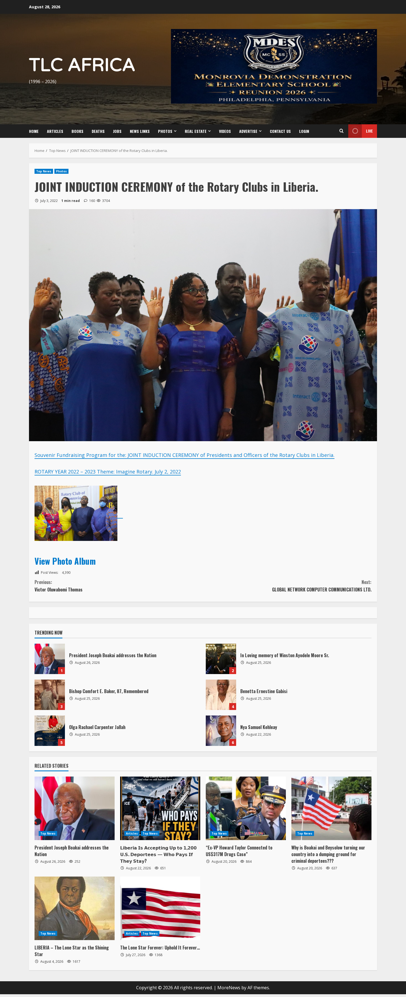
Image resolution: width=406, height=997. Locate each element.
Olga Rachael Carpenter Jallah (50, 730)
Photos (165, 131)
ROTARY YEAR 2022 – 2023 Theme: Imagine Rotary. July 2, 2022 (108, 471)
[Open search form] (341, 131)
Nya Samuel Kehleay (221, 730)
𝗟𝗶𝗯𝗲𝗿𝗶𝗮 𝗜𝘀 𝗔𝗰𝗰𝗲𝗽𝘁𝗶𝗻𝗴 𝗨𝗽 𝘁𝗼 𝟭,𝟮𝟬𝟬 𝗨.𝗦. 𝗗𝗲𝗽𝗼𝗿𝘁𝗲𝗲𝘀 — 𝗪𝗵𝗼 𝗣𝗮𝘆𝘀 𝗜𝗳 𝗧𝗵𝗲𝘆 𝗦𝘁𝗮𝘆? (158, 854)
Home (34, 131)
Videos (225, 131)
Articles (55, 131)
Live (369, 131)
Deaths (98, 131)
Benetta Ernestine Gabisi (221, 695)
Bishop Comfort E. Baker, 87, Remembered (50, 695)
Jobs (117, 131)
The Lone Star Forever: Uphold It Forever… (160, 947)
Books (77, 131)
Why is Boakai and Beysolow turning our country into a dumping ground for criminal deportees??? (328, 854)
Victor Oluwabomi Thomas (59, 586)
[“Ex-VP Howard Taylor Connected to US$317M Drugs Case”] (246, 808)
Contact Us (280, 131)
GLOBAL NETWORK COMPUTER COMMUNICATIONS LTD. (321, 586)
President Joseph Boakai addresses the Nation (50, 659)
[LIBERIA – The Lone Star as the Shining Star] (75, 908)
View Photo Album (66, 561)
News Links (140, 131)
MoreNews (228, 988)
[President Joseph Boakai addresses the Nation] (75, 808)
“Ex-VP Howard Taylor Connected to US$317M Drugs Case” (239, 850)
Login (304, 131)
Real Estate (196, 131)
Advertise (248, 131)
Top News (43, 171)
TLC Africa (82, 65)
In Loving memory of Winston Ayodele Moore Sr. (221, 659)
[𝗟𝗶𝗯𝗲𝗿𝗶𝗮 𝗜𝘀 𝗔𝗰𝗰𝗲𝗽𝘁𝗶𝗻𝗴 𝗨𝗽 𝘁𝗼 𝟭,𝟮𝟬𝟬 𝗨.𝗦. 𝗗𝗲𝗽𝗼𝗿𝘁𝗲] (160, 808)
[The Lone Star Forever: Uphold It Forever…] (160, 908)
